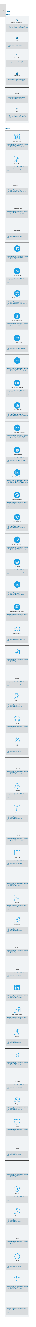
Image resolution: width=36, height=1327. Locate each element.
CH (3, 10)
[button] (3, 2)
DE (3, 6)
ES (2, 15)
